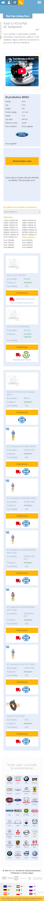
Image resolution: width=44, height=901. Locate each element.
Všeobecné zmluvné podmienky (28, 870)
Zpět (37, 29)
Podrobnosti (22, 293)
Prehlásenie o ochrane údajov (22, 873)
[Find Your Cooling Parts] (17, 9)
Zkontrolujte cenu (22, 161)
